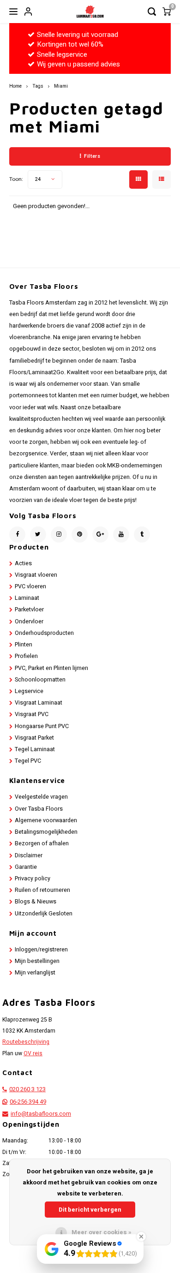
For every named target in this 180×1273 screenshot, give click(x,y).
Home (15, 86)
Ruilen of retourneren (42, 890)
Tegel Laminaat (35, 749)
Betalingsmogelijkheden (46, 832)
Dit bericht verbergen (90, 1209)
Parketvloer (29, 609)
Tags (37, 86)
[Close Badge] (141, 1236)
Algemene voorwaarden (46, 820)
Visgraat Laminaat (38, 703)
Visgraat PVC (31, 714)
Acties (23, 563)
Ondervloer (29, 621)
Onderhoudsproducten (44, 633)
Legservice (29, 691)
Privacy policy (32, 878)
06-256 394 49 (28, 1102)
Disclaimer (28, 855)
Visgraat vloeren (36, 575)
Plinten (23, 644)
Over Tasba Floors (39, 809)
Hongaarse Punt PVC (42, 726)
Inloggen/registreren (41, 949)
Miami (61, 86)
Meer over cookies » (102, 1232)
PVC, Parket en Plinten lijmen (51, 668)
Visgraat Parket (34, 738)
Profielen (26, 656)
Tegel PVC (28, 761)
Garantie (26, 867)
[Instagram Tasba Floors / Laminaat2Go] (59, 534)
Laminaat (27, 598)
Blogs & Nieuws (35, 901)
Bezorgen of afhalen (42, 843)
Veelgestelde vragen (41, 797)
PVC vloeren (30, 586)
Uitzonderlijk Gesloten (43, 913)
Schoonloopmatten (40, 679)
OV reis (33, 1053)
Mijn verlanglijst (35, 972)
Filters (92, 156)
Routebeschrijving (25, 1042)
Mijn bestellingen (37, 961)
